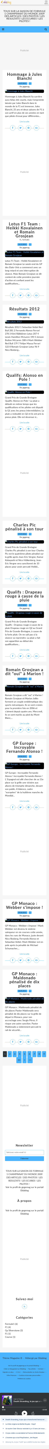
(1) (8, 1334)
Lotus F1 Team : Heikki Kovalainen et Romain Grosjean (24, 230)
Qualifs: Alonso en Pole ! (24, 378)
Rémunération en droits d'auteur (33, 1372)
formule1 (25, 240)
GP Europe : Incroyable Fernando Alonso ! (24, 748)
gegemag (25, 1187)
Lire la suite (24, 122)
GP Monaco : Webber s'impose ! (24, 906)
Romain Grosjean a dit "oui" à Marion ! (24, 672)
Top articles (32, 1369)
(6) (11, 1324)
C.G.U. (18, 1372)
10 (19, 1060)
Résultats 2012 (24, 309)
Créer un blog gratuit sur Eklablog (15, 1369)
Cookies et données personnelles (29, 1375)
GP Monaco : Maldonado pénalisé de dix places (24, 980)
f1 (20, 240)
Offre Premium (11, 1375)
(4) (8, 1327)
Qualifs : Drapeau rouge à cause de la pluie (24, 596)
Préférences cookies (24, 1378)
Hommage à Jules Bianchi (24, 76)
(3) (14, 1331)
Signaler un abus (8, 1372)
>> (30, 1060)
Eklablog (42, 1358)
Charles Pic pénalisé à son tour (24, 527)
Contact (40, 1369)
